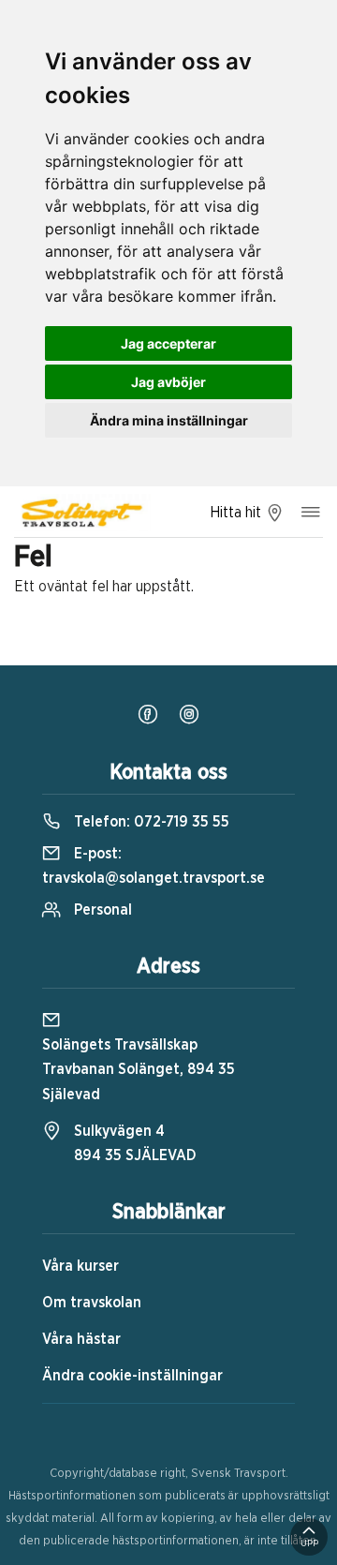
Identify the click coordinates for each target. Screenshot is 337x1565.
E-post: (153, 866)
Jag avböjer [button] (168, 382)
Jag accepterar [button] (168, 343)
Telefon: (149, 821)
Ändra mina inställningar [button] (169, 420)
